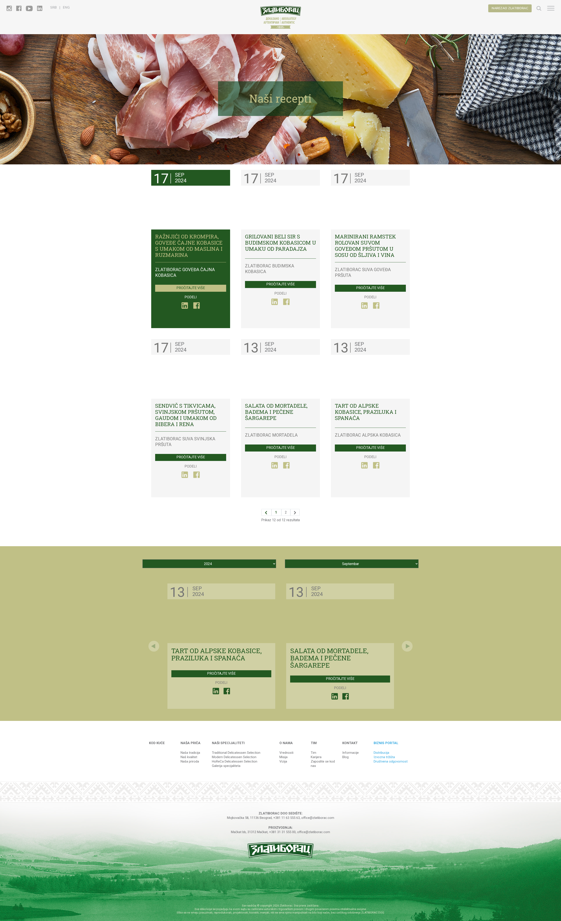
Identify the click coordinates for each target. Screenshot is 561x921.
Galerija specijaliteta (226, 766)
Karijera (316, 757)
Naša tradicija (190, 753)
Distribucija (381, 753)
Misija (283, 757)
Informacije (350, 753)
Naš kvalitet (189, 757)
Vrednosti (286, 753)
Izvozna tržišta (384, 757)
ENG (66, 7)
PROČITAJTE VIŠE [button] (190, 288)
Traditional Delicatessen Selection (236, 753)
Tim (313, 753)
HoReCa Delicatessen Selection (234, 761)
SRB (53, 7)
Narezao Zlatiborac (510, 8)
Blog (345, 757)
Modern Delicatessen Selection (234, 757)
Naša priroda (190, 761)
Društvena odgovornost (391, 761)
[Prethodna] (266, 512)
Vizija (283, 761)
